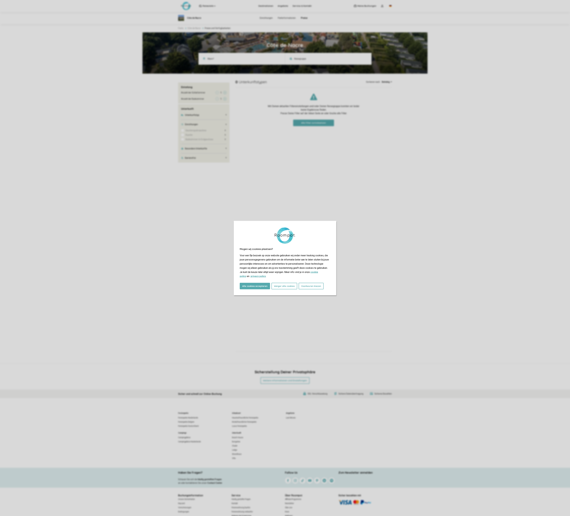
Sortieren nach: (373, 82)
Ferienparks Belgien (186, 422)
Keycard (181, 503)
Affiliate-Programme (293, 499)
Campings (182, 433)
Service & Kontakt (302, 6)
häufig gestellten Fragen (210, 479)
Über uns (288, 508)
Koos (287, 512)
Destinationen (265, 6)
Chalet (234, 446)
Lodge (234, 450)
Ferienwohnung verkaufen (242, 512)
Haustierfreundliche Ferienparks (245, 418)
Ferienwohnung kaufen (241, 508)
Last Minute (291, 418)
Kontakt (235, 503)
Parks (180, 28)
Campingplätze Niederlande (189, 442)
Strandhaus (237, 454)
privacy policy (258, 276)
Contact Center (214, 483)
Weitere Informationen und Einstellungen (285, 380)
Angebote (283, 6)
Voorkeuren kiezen (311, 286)
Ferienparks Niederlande (188, 418)
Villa (234, 458)
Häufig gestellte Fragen (241, 499)
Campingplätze (184, 437)
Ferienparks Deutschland (188, 426)
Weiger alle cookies (284, 286)
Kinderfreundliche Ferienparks (244, 422)
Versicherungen (184, 508)
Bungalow (236, 442)
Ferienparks (183, 413)
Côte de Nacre (194, 28)
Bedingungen (183, 512)
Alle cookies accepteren (254, 286)
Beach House (237, 437)
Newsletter (289, 503)
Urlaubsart (236, 413)
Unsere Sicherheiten (186, 499)
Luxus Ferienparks (239, 426)
